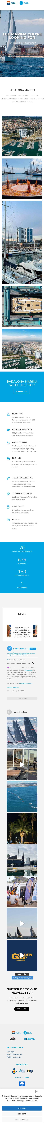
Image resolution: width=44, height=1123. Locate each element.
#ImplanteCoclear (25, 683)
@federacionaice (13, 687)
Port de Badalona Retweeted (17, 660)
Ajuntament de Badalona (16, 663)
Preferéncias (22, 1120)
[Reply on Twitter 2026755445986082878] (8, 691)
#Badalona (28, 670)
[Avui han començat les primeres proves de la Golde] (22, 891)
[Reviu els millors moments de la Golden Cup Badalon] (22, 923)
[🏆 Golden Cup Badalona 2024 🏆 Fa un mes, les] (22, 732)
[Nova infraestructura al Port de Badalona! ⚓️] (22, 860)
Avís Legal (10, 1052)
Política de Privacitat (14, 1054)
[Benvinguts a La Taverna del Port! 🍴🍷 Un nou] (22, 764)
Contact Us (21, 391)
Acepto (22, 1108)
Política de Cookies (14, 1057)
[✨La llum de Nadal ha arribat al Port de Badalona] (22, 828)
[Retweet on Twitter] (8, 660)
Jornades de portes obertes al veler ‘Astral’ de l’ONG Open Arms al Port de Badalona (22, 632)
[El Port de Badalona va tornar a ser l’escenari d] (22, 796)
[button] (37, 1091)
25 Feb (29, 663)
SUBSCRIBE (21, 1009)
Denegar (22, 1114)
